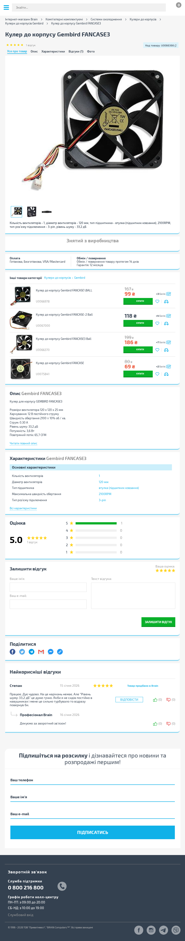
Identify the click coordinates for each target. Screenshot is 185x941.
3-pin (102, 500)
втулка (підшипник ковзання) (119, 488)
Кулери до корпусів (143, 19)
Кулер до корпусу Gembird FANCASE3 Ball (63, 339)
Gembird (79, 277)
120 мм (104, 482)
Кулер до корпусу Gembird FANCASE (60, 363)
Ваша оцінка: (165, 566)
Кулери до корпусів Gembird (24, 23)
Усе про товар (17, 51)
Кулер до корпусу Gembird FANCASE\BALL (64, 290)
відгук (30, 45)
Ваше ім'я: (17, 579)
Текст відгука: (101, 579)
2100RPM (105, 494)
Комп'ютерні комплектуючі (64, 19)
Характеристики (53, 51)
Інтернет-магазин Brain (21, 19)
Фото (91, 51)
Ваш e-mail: (18, 596)
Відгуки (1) (76, 51)
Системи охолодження (106, 19)
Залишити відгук (158, 622)
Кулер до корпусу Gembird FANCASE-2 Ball (64, 314)
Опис (34, 51)
